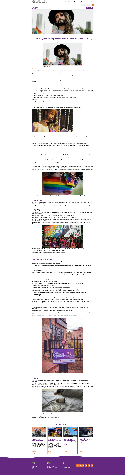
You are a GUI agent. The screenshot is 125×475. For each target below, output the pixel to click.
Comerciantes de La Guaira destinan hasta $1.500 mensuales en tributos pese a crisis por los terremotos (54, 440)
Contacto (64, 466)
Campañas (80, 1)
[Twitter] (83, 465)
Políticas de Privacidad (67, 467)
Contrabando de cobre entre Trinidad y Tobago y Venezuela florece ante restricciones (38, 440)
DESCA (33, 467)
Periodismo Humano (50, 466)
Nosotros (91, 1)
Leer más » (34, 451)
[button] (87, 8)
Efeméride (33, 468)
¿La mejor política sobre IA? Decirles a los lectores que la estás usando (86, 439)
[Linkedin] (89, 465)
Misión (64, 463)
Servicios (86, 1)
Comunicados (34, 466)
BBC (32, 68)
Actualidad (33, 463)
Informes (70, 1)
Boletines (75, 1)
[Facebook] (77, 465)
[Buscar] (93, 5)
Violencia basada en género (52, 467)
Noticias (65, 1)
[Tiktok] (92, 465)
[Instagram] (80, 465)
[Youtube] (86, 465)
